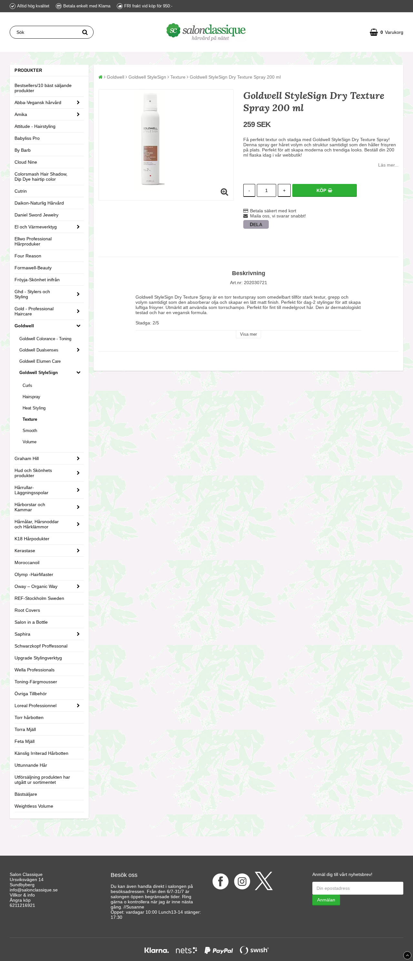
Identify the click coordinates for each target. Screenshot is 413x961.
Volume (29, 441)
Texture (30, 419)
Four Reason (28, 255)
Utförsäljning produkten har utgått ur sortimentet (42, 779)
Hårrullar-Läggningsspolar (31, 490)
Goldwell (24, 325)
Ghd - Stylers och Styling (32, 294)
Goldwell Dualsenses (38, 350)
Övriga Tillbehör (31, 693)
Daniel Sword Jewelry (36, 214)
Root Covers (27, 610)
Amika (21, 114)
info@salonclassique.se (34, 889)
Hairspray (31, 396)
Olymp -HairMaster (34, 574)
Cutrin (21, 191)
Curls (27, 385)
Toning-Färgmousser (36, 681)
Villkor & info (22, 895)
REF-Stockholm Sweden (39, 598)
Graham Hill (27, 458)
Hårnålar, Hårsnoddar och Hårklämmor (37, 524)
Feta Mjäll (25, 741)
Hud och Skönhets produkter (33, 473)
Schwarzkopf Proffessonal (41, 646)
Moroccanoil (27, 562)
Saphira (22, 634)
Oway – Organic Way (36, 586)
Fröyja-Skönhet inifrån (37, 279)
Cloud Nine (26, 162)
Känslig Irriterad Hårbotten (41, 753)
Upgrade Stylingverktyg (38, 657)
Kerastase (25, 550)
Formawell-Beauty (33, 267)
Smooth (30, 430)
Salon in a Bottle (31, 622)
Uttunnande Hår (31, 765)
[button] (386, 32)
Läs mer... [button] (388, 165)
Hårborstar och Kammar (30, 507)
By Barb (23, 150)
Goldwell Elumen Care (40, 361)
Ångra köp (20, 900)
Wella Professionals (35, 669)
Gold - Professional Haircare (34, 311)
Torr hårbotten (29, 717)
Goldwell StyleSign (38, 372)
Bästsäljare (26, 794)
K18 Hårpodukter (32, 538)
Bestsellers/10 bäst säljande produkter (43, 88)
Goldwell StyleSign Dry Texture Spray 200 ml (235, 77)
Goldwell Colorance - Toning (45, 338)
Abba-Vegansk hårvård (38, 102)
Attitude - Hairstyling (35, 126)
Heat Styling (34, 408)
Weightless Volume (34, 806)
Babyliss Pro (27, 138)
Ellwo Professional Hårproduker (33, 241)
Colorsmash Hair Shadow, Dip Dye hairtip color (41, 176)
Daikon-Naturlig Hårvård (39, 203)
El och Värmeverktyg (36, 226)
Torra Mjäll (25, 729)
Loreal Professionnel (35, 705)
